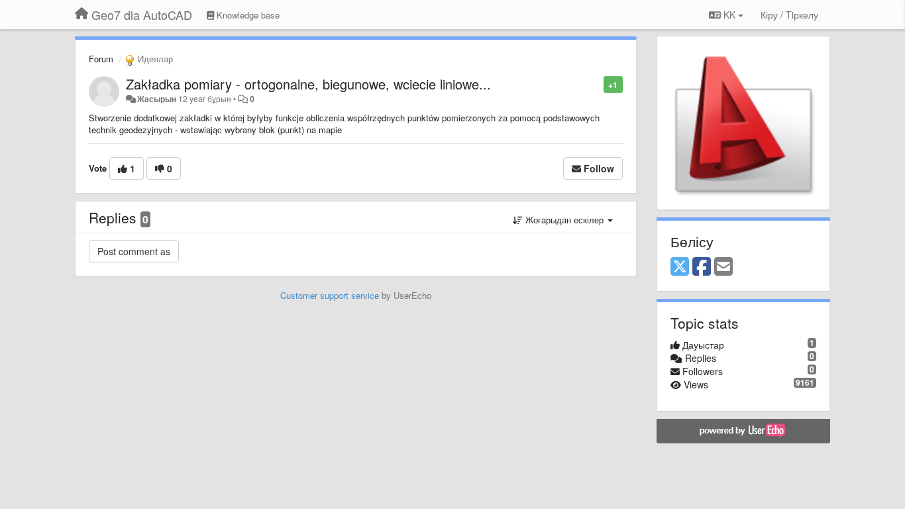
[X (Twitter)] (679, 267)
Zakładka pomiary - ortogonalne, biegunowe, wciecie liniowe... (308, 83)
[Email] (723, 267)
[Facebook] (701, 267)
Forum (101, 58)
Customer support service (329, 295)
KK (729, 14)
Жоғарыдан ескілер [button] (564, 219)
